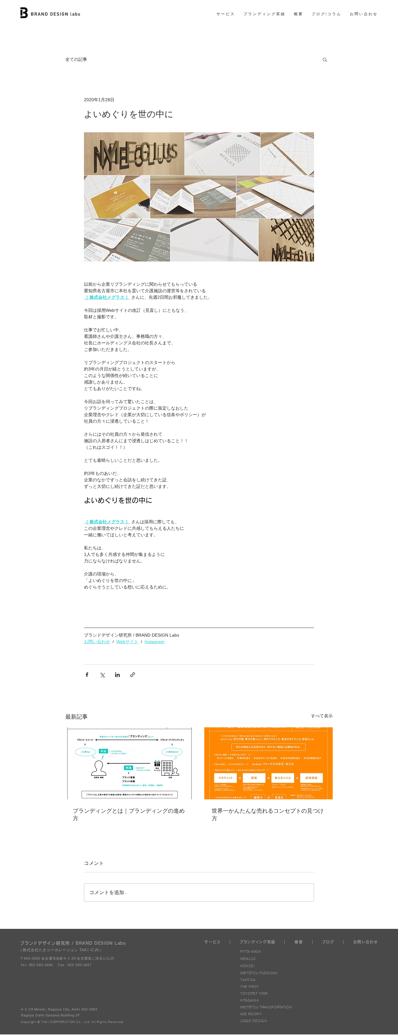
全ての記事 (76, 59)
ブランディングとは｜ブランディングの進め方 (129, 814)
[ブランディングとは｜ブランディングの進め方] (129, 763)
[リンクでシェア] (133, 675)
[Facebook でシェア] (87, 675)
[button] (325, 59)
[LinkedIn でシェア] (117, 675)
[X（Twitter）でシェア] (102, 675)
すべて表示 (322, 715)
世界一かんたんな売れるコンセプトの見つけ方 (268, 814)
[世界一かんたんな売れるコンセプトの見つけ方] (268, 763)
